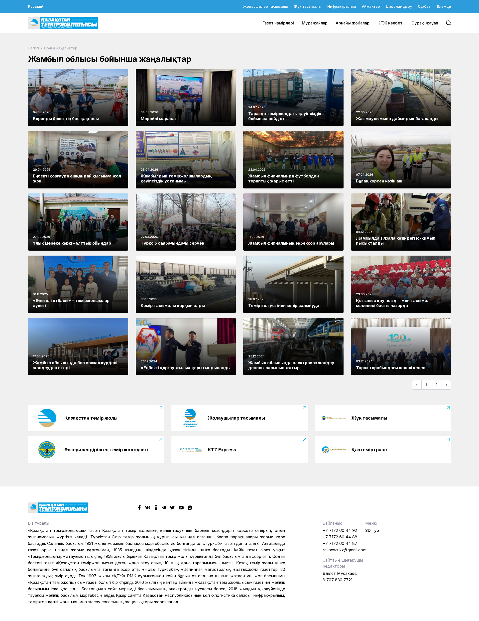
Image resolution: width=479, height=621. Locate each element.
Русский (35, 6)
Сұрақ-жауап (424, 22)
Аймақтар (371, 6)
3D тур (372, 530)
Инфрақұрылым (341, 6)
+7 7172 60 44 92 (340, 530)
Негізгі (34, 48)
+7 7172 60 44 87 (340, 543)
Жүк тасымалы (307, 6)
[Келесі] (446, 385)
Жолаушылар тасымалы (265, 6)
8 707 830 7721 (338, 579)
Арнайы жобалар (352, 22)
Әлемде (444, 6)
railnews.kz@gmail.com (344, 549)
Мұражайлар (315, 22)
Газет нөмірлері (278, 22)
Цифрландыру (399, 6)
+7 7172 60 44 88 (340, 536)
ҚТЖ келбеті (390, 22)
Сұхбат (424, 6)
